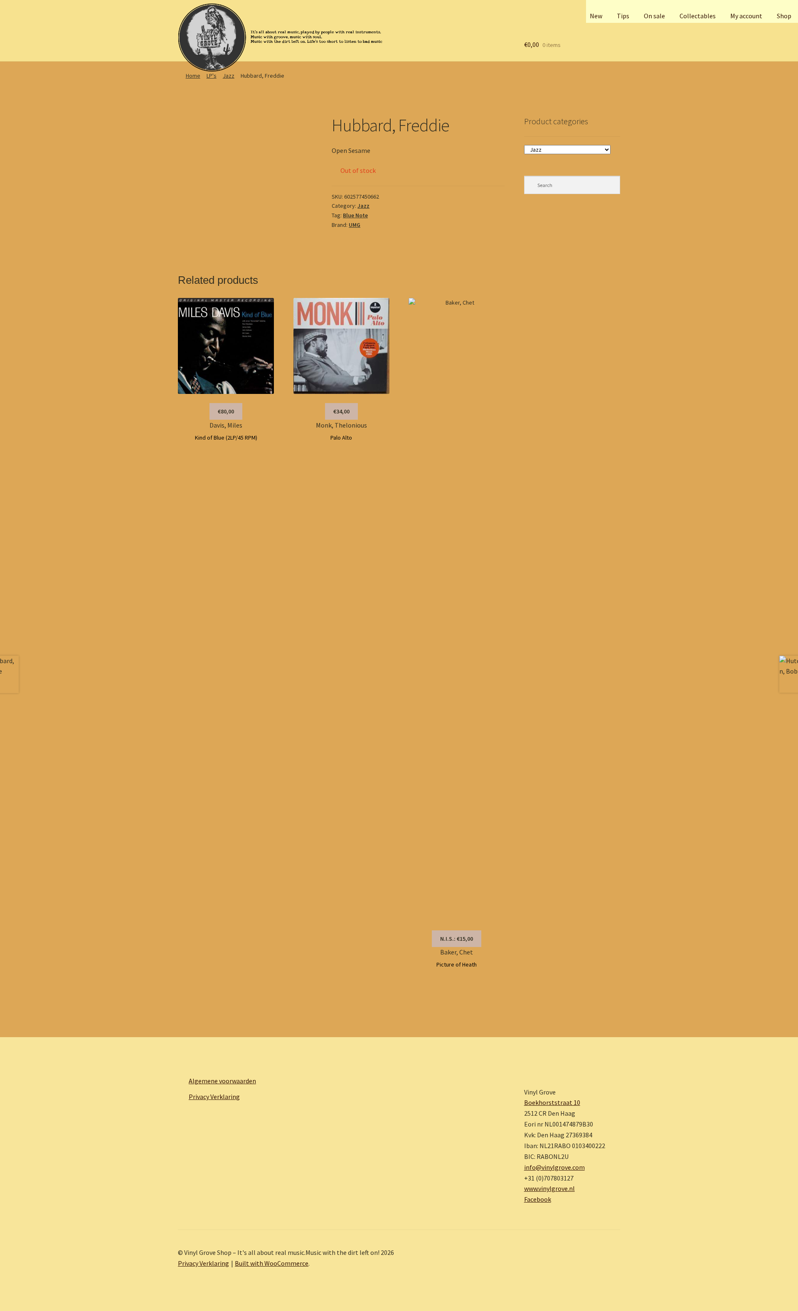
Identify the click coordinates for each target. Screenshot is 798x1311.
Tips (623, 16)
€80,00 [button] (226, 411)
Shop (784, 16)
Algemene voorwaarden (222, 1081)
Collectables (698, 16)
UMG (354, 225)
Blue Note (355, 215)
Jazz (228, 75)
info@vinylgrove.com (554, 1167)
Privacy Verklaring (214, 1096)
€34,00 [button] (341, 411)
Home (193, 75)
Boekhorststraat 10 (552, 1102)
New (596, 16)
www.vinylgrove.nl (549, 1188)
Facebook (537, 1199)
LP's (212, 75)
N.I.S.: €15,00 (456, 938)
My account (746, 16)
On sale (654, 16)
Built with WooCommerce (271, 1263)
